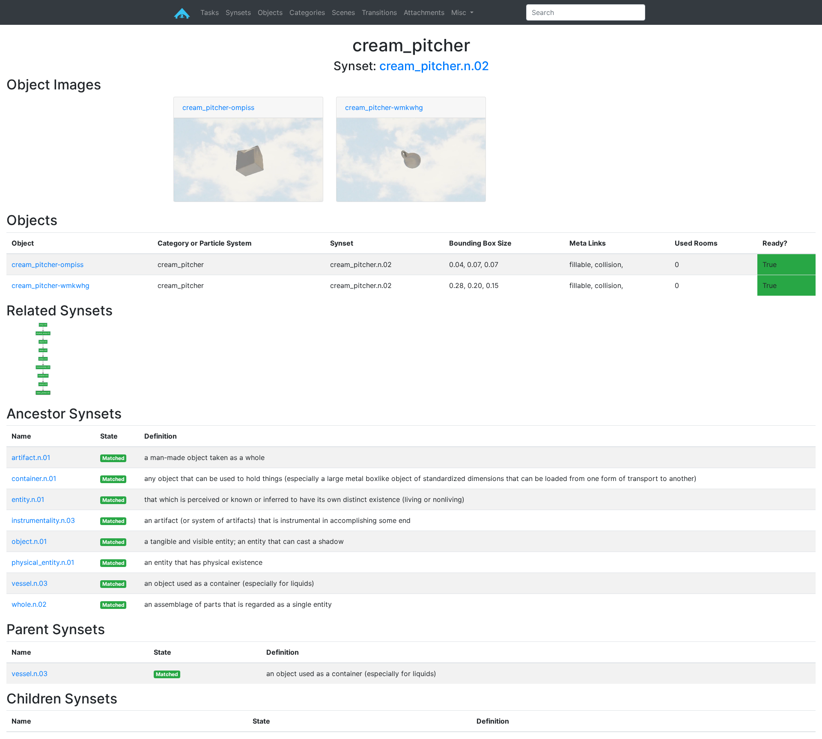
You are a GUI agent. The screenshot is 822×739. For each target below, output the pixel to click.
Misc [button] (459, 12)
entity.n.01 (28, 499)
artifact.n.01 (31, 457)
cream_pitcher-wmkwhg (384, 107)
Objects (270, 12)
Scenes (343, 12)
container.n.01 (34, 478)
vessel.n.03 (30, 583)
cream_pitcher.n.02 (434, 66)
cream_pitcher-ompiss (218, 107)
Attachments (424, 12)
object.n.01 (29, 541)
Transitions (379, 12)
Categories (307, 12)
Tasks (209, 12)
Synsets (238, 12)
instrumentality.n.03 (43, 520)
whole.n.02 (29, 604)
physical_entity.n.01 (43, 562)
